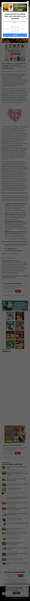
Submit (15, 35)
